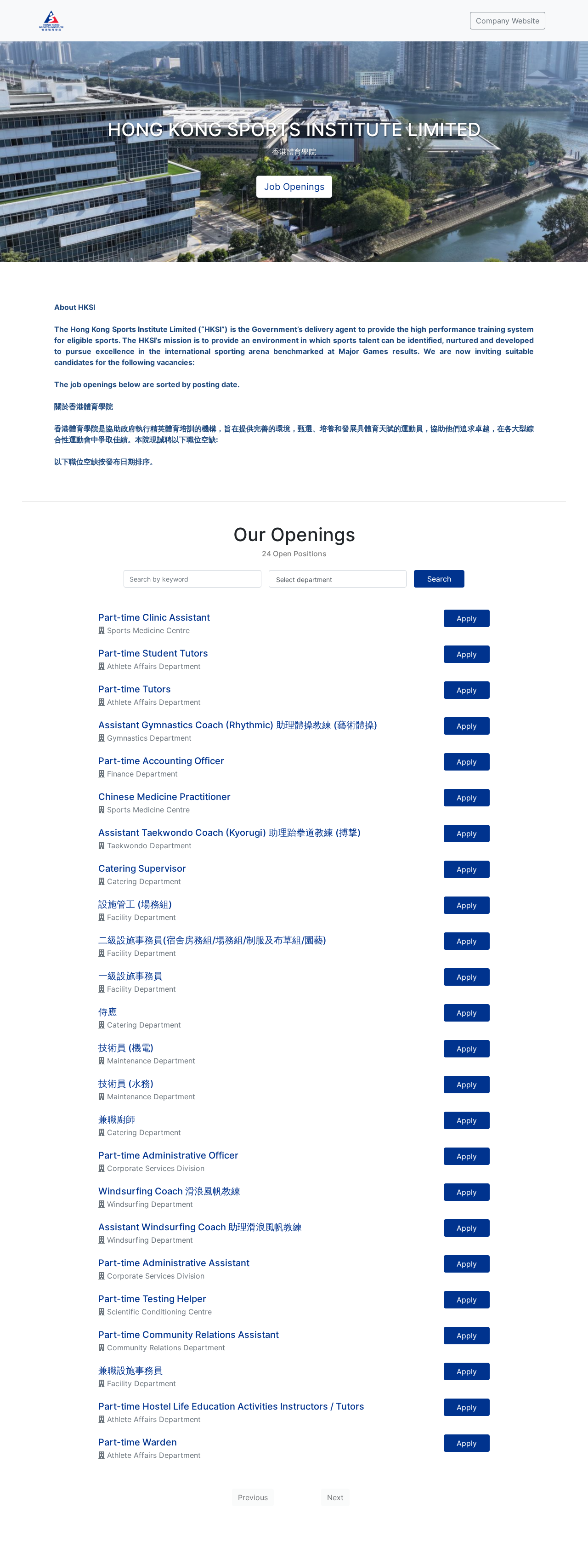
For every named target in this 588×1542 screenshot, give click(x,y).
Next (335, 1497)
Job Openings (294, 186)
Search (439, 578)
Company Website (507, 20)
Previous (253, 1497)
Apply (467, 618)
